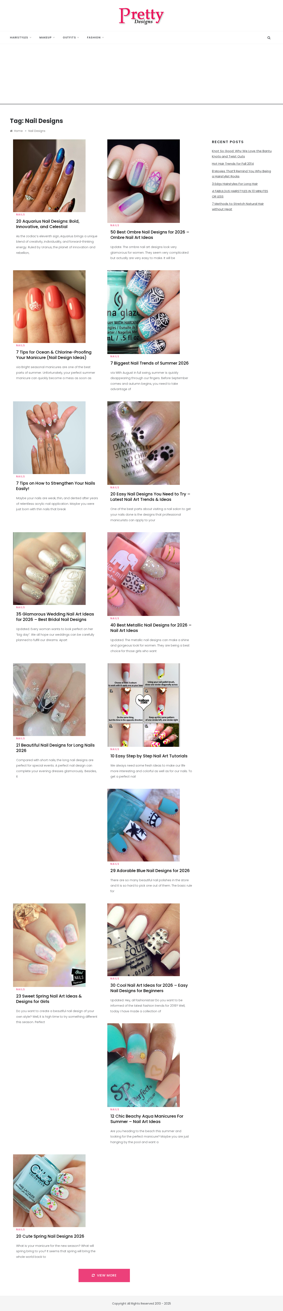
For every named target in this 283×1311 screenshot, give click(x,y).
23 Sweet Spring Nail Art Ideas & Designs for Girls (49, 998)
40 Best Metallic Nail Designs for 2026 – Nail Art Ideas (151, 627)
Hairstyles (19, 37)
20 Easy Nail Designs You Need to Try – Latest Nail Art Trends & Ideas (150, 496)
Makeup (45, 37)
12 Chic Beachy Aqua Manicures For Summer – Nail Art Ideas (146, 1118)
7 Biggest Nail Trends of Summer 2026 (149, 363)
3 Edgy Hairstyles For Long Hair (235, 184)
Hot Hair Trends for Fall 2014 (233, 163)
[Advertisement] (141, 75)
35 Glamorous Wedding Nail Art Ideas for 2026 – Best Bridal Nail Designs (55, 616)
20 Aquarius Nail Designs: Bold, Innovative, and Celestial (48, 224)
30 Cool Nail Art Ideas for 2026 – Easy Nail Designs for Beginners (149, 988)
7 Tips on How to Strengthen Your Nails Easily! (55, 485)
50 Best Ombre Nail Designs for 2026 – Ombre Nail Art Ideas (149, 234)
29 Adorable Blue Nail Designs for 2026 (150, 871)
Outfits (69, 37)
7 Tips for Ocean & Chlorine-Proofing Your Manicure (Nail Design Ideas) (54, 354)
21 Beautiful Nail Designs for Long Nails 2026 (55, 747)
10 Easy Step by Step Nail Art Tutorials (148, 756)
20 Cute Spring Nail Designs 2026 (50, 1236)
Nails (20, 214)
